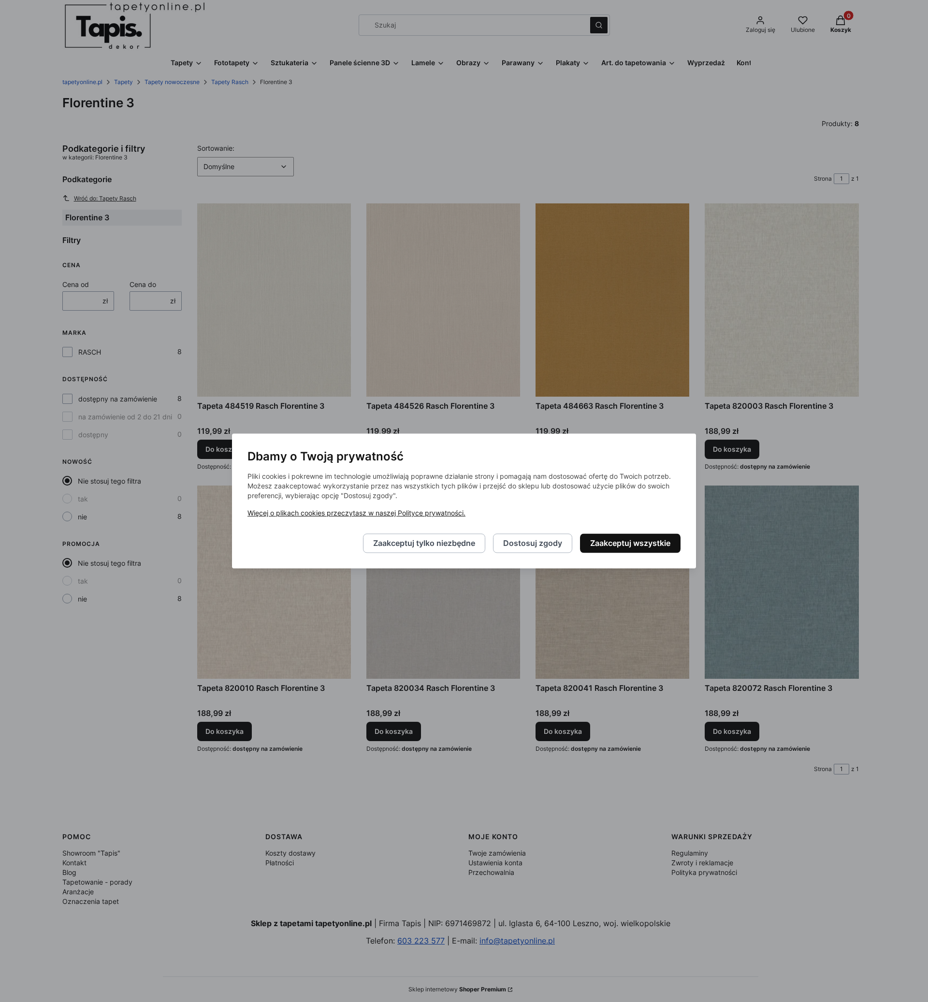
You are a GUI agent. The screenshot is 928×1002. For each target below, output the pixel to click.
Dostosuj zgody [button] (532, 543)
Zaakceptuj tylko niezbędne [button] (424, 543)
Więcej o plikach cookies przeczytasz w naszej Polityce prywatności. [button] (356, 513)
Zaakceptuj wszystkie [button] (630, 543)
